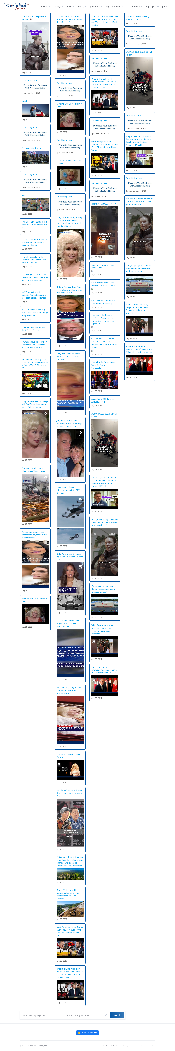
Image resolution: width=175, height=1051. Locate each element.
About (104, 1046)
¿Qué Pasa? (95, 6)
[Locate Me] (105, 1015)
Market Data (115, 1046)
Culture (44, 6)
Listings (57, 6)
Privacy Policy (127, 1046)
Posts (69, 6)
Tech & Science (133, 6)
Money (81, 6)
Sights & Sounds (113, 6)
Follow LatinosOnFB (87, 1032)
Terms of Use (150, 1046)
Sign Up (150, 6)
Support (139, 1046)
